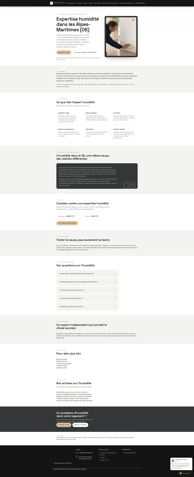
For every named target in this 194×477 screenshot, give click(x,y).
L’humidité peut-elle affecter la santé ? (71, 306)
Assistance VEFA (61, 367)
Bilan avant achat (61, 359)
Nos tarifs (79, 3)
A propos (85, 3)
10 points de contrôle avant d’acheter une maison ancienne (74, 400)
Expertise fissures (61, 361)
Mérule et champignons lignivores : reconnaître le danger (73, 394)
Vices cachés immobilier (63, 363)
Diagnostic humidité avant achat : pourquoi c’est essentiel (74, 396)
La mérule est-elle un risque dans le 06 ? (72, 290)
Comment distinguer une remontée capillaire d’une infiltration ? (79, 282)
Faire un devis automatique (126, 3)
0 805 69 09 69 (140, 3)
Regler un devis (97, 3)
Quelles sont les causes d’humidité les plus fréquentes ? (77, 273)
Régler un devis (104, 460)
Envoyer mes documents (112, 3)
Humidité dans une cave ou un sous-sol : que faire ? (72, 392)
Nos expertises (70, 3)
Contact (102, 457)
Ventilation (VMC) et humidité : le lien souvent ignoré (72, 398)
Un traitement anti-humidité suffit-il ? (71, 298)
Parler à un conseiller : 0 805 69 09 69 (85, 52)
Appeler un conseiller (80, 425)
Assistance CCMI (61, 365)
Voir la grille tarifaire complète (67, 223)
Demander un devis (63, 52)
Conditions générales (129, 453)
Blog (104, 3)
